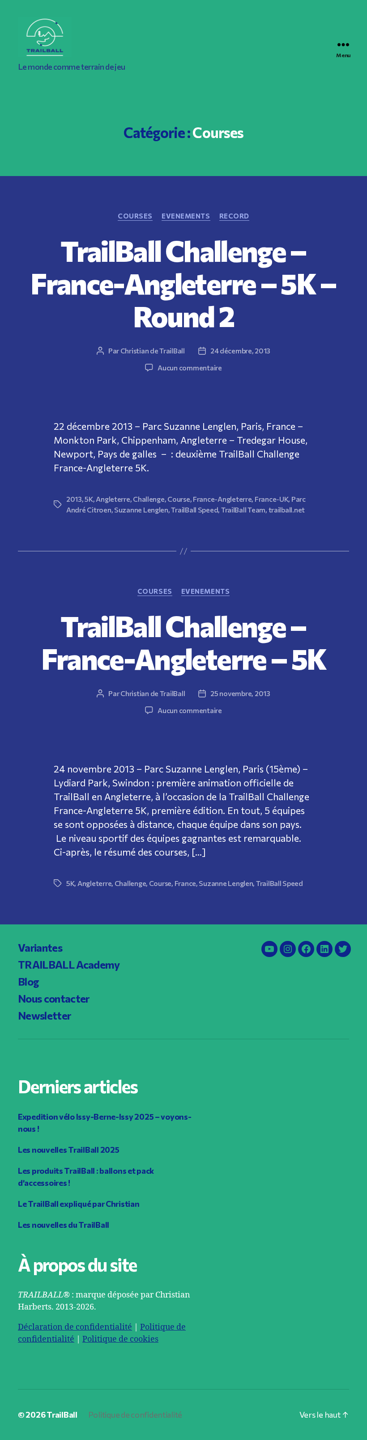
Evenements (186, 216)
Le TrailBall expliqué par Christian (79, 1204)
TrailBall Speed (194, 509)
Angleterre (113, 499)
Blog (28, 981)
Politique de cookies (120, 1339)
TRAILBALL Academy (69, 964)
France (185, 883)
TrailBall (62, 1414)
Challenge (149, 499)
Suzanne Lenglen (141, 509)
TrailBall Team (243, 509)
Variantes (40, 947)
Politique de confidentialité (135, 1414)
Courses (135, 216)
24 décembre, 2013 (240, 350)
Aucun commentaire (190, 367)
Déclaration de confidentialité (75, 1327)
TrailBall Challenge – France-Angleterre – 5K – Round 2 (183, 283)
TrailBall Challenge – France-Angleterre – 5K (183, 642)
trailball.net (287, 509)
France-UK (272, 499)
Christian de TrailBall (152, 350)
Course (178, 499)
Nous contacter (54, 998)
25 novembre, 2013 (240, 693)
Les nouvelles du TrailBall (63, 1225)
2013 (74, 499)
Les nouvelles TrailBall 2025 (68, 1150)
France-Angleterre (222, 499)
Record (234, 216)
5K (89, 499)
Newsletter (44, 1015)
